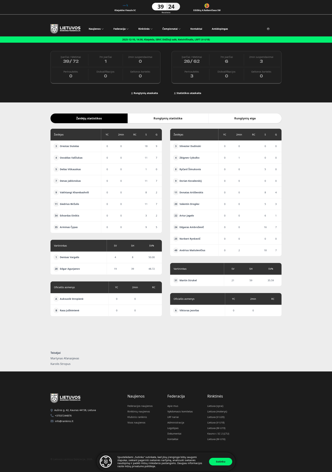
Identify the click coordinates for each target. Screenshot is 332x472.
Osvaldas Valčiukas (71, 157)
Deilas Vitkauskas (70, 169)
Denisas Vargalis (69, 257)
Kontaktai (196, 28)
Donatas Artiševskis (191, 192)
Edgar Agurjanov (70, 268)
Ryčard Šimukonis (190, 169)
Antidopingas (220, 28)
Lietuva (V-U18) (215, 422)
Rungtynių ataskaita (145, 93)
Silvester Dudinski (190, 146)
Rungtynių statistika (168, 118)
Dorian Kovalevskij (190, 180)
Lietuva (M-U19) (216, 428)
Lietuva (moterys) (217, 411)
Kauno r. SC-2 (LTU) (218, 433)
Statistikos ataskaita (188, 93)
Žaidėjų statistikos (89, 118)
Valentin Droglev (189, 204)
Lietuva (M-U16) (216, 439)
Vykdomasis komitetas (180, 411)
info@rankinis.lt (64, 421)
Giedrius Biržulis (69, 204)
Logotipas (173, 428)
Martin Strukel (188, 280)
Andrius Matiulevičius (192, 250)
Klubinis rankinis (137, 417)
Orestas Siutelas (69, 146)
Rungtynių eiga (245, 118)
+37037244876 (63, 415)
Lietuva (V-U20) (215, 417)
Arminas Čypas (69, 227)
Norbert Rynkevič (189, 238)
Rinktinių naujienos (138, 411)
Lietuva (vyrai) (215, 406)
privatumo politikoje (143, 466)
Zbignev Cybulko (189, 157)
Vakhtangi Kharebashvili (74, 192)
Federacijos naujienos (140, 406)
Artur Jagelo (186, 215)
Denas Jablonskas (70, 180)
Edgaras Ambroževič (191, 227)
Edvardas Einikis (69, 215)
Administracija (175, 422)
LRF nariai (173, 417)
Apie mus (172, 406)
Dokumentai (174, 433)
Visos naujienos (136, 422)
